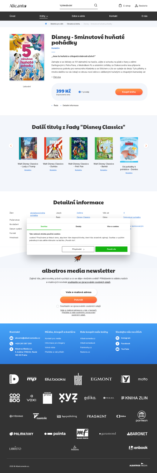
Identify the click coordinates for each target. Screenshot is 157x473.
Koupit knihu (129, 92)
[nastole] (40, 416)
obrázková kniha (37, 213)
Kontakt (113, 16)
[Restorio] (75, 448)
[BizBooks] (55, 379)
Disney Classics (83, 217)
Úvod (12, 16)
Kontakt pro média (53, 338)
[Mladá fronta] (82, 433)
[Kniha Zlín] (134, 398)
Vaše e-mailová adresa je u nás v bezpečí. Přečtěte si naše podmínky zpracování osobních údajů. (78, 312)
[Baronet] (137, 433)
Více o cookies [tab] (113, 226)
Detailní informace (70, 105)
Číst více (57, 77)
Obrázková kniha (73, 24)
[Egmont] (101, 379)
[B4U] (67, 416)
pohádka (34, 215)
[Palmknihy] (21, 433)
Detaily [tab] (78, 226)
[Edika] (90, 398)
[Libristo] (15, 448)
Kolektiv (55, 48)
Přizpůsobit (76, 249)
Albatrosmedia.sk (87, 343)
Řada (56, 105)
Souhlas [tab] (44, 226)
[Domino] (14, 379)
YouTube (125, 349)
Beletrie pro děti (57, 24)
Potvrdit (78, 299)
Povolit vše (111, 249)
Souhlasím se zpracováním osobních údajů (80, 306)
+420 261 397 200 (23, 343)
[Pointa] (55, 433)
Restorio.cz (85, 352)
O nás (144, 16)
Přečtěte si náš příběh (54, 352)
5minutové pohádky (132, 217)
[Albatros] (125, 379)
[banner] (23, 5)
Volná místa (50, 347)
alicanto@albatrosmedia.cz (27, 338)
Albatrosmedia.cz (87, 338)
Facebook (125, 343)
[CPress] (108, 398)
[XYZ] (68, 398)
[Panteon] (142, 416)
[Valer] (78, 379)
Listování (27, 86)
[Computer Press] (47, 398)
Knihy (43, 16)
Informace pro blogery (55, 343)
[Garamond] (107, 433)
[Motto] (143, 379)
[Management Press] (32, 379)
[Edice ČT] (121, 416)
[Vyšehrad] (16, 416)
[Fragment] (97, 416)
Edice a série (78, 16)
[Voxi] (31, 398)
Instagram (125, 338)
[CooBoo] (14, 398)
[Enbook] (138, 448)
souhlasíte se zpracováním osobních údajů (89, 282)
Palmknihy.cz (86, 347)
